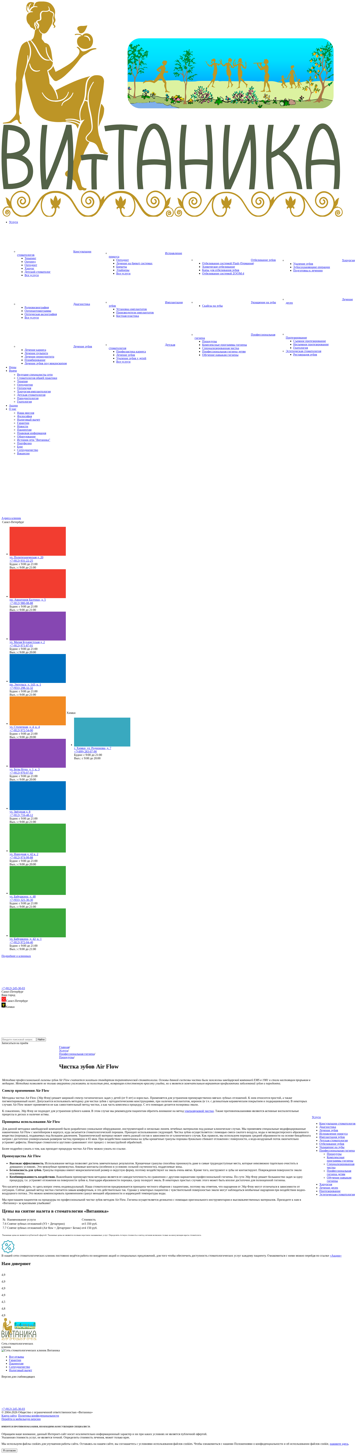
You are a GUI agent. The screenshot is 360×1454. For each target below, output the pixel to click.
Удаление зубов (303, 263)
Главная (64, 1047)
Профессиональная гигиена (337, 1150)
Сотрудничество (19, 1366)
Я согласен (9, 1450)
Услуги (13, 222)
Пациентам (16, 1363)
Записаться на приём (15, 1043)
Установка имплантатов (131, 309)
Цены (12, 367)
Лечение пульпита (36, 353)
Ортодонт (31, 265)
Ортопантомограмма (38, 310)
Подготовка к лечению (308, 270)
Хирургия (325, 1184)
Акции (13, 405)
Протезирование (329, 1191)
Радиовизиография (37, 307)
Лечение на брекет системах (134, 263)
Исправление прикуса (333, 1133)
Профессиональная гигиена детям (224, 351)
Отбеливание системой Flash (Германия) (228, 263)
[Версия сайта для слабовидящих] (30, 1405)
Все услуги (32, 275)
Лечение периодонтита (39, 356)
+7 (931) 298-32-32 (21, 687)
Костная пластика (127, 315)
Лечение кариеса (35, 349)
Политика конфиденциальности (38, 1415)
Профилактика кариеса (131, 351)
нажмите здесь (339, 1443)
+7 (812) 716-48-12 (21, 815)
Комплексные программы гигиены (224, 344)
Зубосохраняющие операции (311, 267)
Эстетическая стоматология (337, 1194)
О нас (12, 408)
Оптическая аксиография (41, 314)
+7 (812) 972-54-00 (21, 730)
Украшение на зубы (331, 1147)
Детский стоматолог (38, 271)
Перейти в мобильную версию (21, 1419)
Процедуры (209, 341)
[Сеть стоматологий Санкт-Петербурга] (180, 215)
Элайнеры (122, 270)
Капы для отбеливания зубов (220, 270)
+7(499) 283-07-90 (85, 751)
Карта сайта (9, 1415)
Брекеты (121, 266)
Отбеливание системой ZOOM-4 (223, 273)
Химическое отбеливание (218, 266)
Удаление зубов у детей (131, 358)
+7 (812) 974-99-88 (21, 857)
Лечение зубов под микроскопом (46, 363)
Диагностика (327, 1126)
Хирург (29, 268)
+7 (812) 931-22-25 (21, 560)
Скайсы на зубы (212, 305)
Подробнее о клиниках (16, 956)
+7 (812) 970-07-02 (21, 772)
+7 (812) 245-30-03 (13, 988)
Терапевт (30, 258)
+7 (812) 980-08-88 (21, 603)
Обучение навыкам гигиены (220, 354)
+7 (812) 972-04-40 (21, 942)
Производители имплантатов (135, 312)
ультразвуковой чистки (199, 1111)
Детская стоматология (333, 1140)
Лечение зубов (125, 354)
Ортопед (30, 261)
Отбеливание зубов (331, 1143)
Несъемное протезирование (311, 344)
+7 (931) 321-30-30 (21, 899)
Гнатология (300, 347)
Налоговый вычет (20, 1370)
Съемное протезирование (309, 341)
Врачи (13, 370)
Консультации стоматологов (337, 1123)
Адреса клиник (11, 518)
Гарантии (15, 1360)
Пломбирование (35, 360)
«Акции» (336, 1255)
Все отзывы (16, 1356)
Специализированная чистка (220, 348)
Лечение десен (328, 1187)
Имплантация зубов (332, 1137)
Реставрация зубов (305, 354)
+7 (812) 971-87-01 (21, 645)
